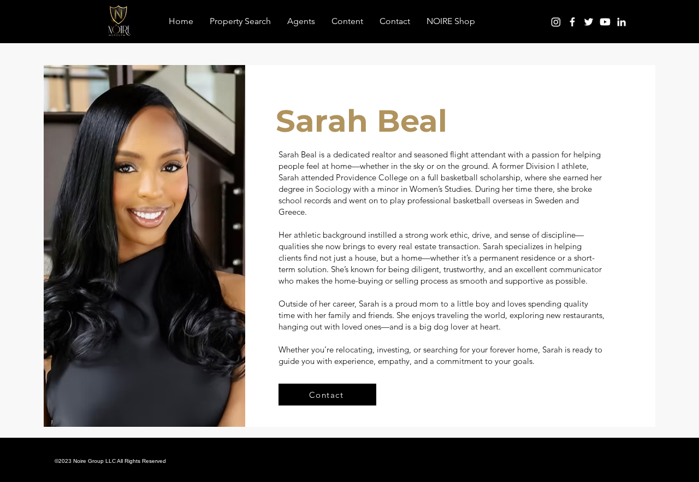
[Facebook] (572, 22)
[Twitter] (589, 22)
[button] (347, 21)
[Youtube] (605, 22)
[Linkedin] (621, 22)
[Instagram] (556, 22)
